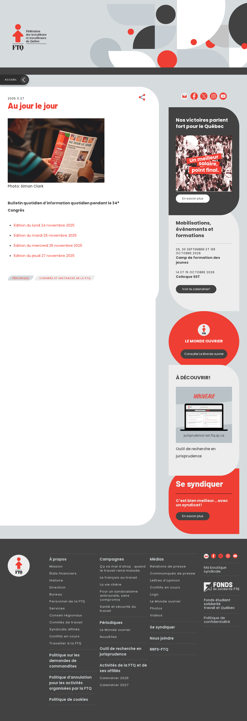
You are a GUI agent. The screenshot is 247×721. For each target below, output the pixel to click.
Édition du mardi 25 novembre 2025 (45, 235)
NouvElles (108, 636)
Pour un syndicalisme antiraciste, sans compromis (119, 595)
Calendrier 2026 (114, 678)
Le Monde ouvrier (115, 630)
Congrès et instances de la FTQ (64, 278)
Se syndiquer (162, 627)
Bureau (55, 594)
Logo (154, 594)
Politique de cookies (68, 699)
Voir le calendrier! (196, 289)
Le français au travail (118, 577)
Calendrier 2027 (114, 685)
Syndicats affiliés (64, 629)
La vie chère (111, 584)
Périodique (20, 278)
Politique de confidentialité (217, 619)
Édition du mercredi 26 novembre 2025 (48, 245)
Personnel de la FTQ (67, 601)
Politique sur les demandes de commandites (64, 661)
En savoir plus (192, 198)
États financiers (63, 573)
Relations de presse (168, 566)
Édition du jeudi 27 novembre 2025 (44, 255)
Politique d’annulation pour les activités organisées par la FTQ (70, 683)
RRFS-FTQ (159, 649)
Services (57, 608)
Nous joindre (162, 638)
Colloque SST (188, 276)
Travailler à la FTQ (65, 643)
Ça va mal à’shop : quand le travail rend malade (123, 568)
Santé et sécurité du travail (118, 608)
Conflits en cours (64, 636)
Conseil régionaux (65, 615)
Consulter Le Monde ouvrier (204, 354)
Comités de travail (65, 622)
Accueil (11, 79)
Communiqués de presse (172, 573)
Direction (57, 587)
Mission (56, 566)
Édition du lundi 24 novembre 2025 (44, 225)
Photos (156, 608)
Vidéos (156, 615)
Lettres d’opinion (165, 580)
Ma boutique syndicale (215, 569)
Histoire (56, 580)
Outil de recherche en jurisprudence (120, 651)
